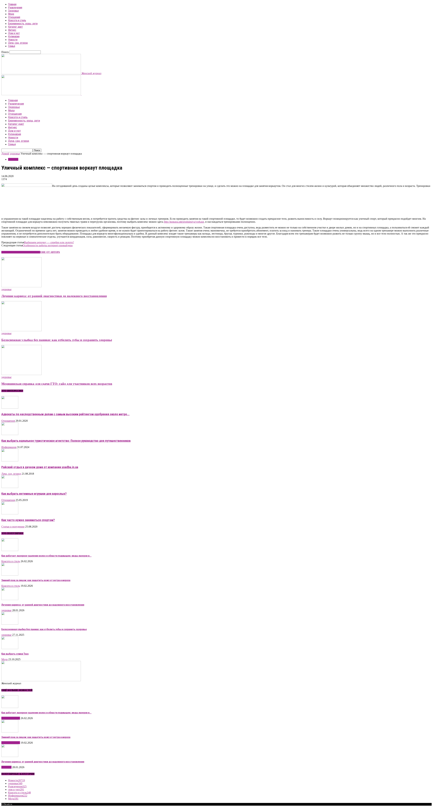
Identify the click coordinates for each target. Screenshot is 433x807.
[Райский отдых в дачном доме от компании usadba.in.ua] (9, 460)
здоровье (15, 153)
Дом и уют (14, 33)
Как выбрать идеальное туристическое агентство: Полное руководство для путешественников (66, 441)
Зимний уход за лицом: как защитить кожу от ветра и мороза (35, 580)
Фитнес (12, 30)
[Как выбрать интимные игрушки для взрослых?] (9, 487)
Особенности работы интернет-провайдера (48, 245)
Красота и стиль (17, 20)
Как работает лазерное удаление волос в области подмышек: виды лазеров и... (46, 555)
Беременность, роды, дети (23, 23)
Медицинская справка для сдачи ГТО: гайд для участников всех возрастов (56, 383)
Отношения (14, 17)
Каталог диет (15, 26)
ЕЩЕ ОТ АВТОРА (50, 252)
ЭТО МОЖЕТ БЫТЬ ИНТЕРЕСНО (20, 252)
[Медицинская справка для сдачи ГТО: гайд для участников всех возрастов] (21, 374)
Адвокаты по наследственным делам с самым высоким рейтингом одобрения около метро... (65, 414)
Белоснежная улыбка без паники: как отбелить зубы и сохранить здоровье (56, 340)
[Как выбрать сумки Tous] (9, 648)
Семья (11, 46)
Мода (11, 14)
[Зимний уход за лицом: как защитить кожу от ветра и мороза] (9, 574)
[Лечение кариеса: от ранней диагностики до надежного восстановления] (21, 286)
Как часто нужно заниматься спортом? (28, 520)
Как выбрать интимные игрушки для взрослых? (34, 494)
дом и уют (16, 789)
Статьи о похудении (13, 526)
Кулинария (13, 36)
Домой (5, 153)
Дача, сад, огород (18, 42)
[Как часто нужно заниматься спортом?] (9, 513)
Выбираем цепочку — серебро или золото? (49, 242)
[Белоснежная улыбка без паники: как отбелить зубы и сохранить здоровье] (21, 330)
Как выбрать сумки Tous (15, 653)
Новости (12, 39)
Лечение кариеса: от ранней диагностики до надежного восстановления (54, 296)
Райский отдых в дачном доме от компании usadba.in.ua (39, 467)
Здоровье (13, 10)
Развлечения (15, 7)
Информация (8, 447)
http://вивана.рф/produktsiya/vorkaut (184, 221)
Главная (12, 4)
